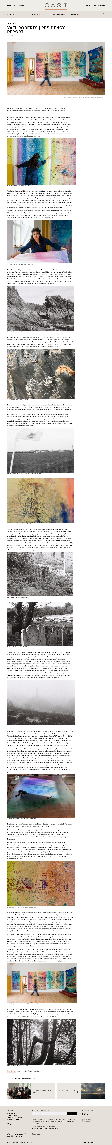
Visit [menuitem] (15, 5)
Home (9, 23)
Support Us (36, 1134)
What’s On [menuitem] (36, 14)
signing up (71, 1119)
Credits (92, 1142)
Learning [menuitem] (75, 14)
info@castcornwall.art (13, 1124)
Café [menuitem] (94, 5)
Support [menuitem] (21, 5)
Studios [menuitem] (88, 5)
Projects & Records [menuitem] (56, 14)
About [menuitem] (9, 5)
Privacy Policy (85, 1142)
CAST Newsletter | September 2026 (48, 1128)
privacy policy (68, 1121)
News (14, 23)
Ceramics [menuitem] (101, 5)
